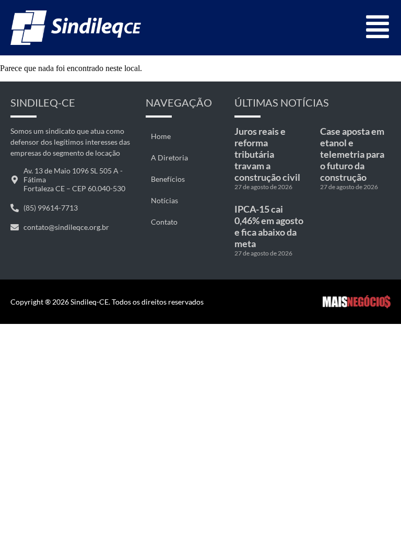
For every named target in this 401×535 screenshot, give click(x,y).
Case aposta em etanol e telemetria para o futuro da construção (352, 154)
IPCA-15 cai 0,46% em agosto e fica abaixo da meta (268, 226)
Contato (164, 221)
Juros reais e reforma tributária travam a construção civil (267, 154)
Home (161, 136)
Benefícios (168, 179)
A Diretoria (169, 157)
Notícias (164, 200)
